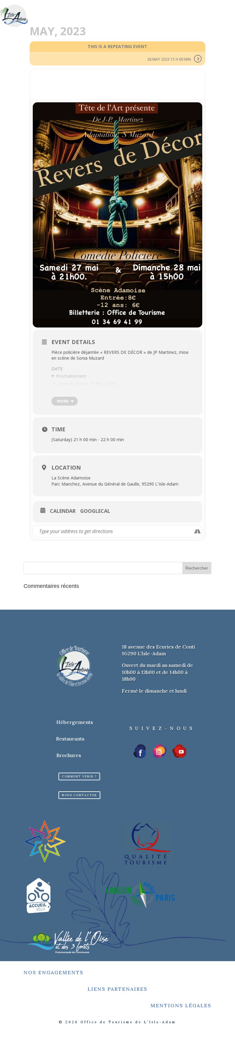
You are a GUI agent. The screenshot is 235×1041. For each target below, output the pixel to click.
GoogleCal (95, 511)
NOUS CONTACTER (79, 795)
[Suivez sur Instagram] (159, 751)
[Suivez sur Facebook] (140, 751)
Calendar (63, 511)
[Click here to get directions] (197, 531)
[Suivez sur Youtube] (179, 751)
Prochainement (71, 376)
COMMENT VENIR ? (79, 776)
